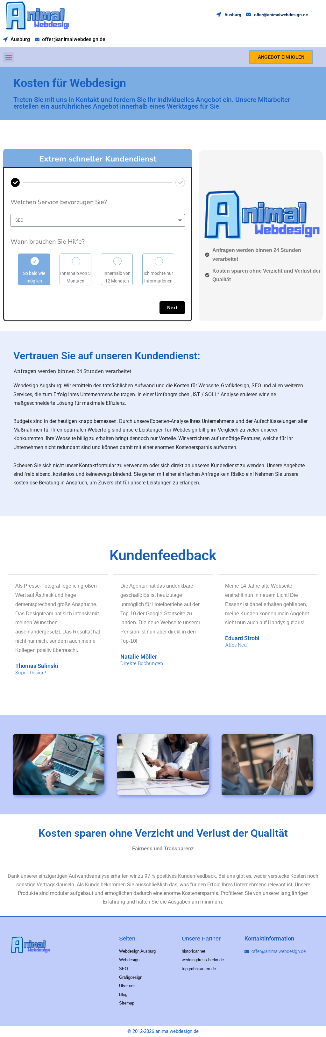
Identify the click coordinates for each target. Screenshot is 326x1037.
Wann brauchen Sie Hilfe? (48, 241)
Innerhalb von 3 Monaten (75, 277)
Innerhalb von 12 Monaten (117, 277)
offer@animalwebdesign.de (281, 14)
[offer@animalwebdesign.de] (248, 14)
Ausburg (232, 14)
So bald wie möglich (34, 277)
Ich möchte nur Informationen (158, 277)
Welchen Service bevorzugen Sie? (59, 202)
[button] (8, 57)
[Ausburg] (218, 14)
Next (172, 308)
